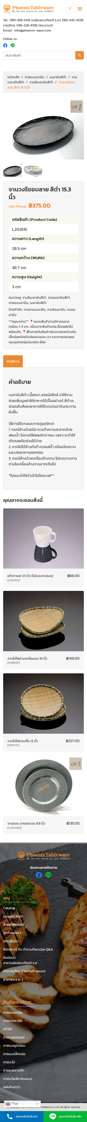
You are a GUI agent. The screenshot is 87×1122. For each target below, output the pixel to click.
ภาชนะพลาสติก (13, 1070)
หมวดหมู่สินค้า (13, 916)
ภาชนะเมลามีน (34, 77)
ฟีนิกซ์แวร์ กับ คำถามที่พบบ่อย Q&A (28, 949)
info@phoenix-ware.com (32, 30)
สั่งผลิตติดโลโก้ (13, 924)
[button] (78, 108)
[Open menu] (80, 9)
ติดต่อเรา (9, 957)
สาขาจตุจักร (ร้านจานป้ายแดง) (24, 970)
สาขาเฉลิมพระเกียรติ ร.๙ (20, 962)
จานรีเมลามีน (56, 309)
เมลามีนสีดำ (58, 77)
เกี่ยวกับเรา (11, 941)
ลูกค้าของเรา (12, 932)
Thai (14, 1103)
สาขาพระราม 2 (13, 979)
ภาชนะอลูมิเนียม (14, 1045)
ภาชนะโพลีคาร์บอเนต (17, 1078)
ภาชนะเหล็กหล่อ (14, 1053)
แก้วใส (7, 1028)
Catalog (9, 907)
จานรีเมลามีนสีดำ (41, 82)
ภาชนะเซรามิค (12, 1020)
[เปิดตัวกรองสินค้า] (70, 9)
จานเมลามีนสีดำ (59, 297)
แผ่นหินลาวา (11, 1086)
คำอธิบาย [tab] (13, 361)
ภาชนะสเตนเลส (13, 1037)
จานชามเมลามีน (35, 309)
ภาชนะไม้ (9, 1062)
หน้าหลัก (13, 77)
